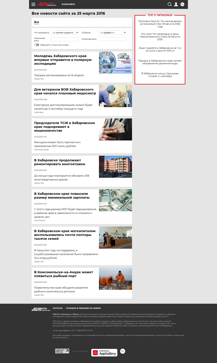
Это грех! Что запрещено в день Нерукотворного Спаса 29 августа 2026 (160, 37)
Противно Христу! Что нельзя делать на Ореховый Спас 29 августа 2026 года (160, 24)
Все (36, 22)
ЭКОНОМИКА (39, 220)
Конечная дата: (89, 39)
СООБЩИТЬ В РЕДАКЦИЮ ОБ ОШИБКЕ (83, 308)
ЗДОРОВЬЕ (39, 112)
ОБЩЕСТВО (39, 79)
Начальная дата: (39, 39)
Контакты (57, 308)
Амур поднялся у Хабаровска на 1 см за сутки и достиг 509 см (160, 49)
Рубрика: (86, 32)
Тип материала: (41, 32)
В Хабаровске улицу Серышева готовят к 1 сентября (160, 75)
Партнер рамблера (80, 351)
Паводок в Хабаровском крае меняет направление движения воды (160, 62)
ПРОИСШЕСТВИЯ (41, 150)
